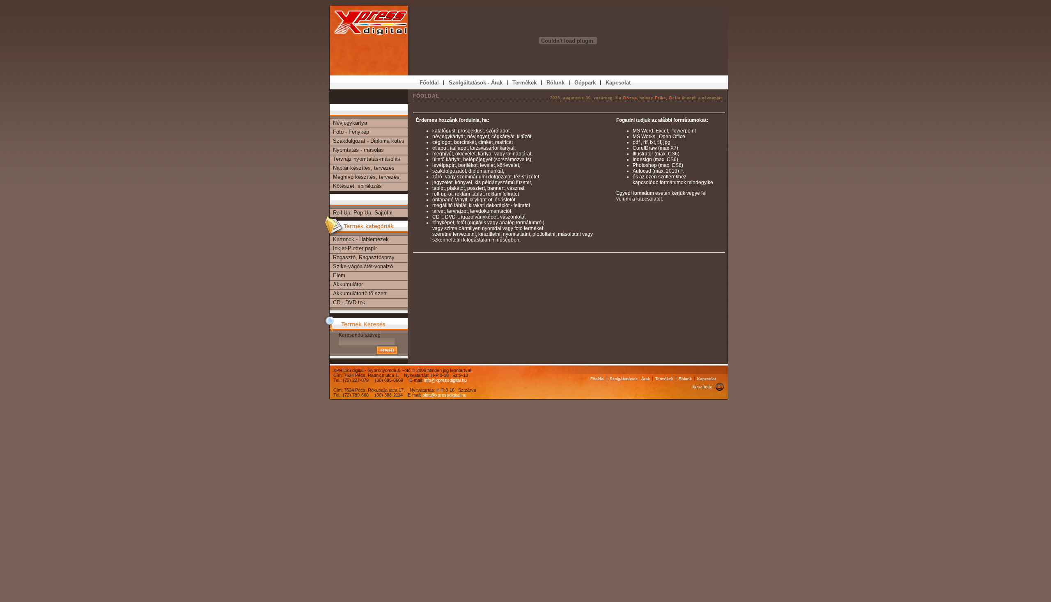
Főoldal (597, 378)
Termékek (664, 378)
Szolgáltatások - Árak (630, 378)
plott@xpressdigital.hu (444, 394)
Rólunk (685, 378)
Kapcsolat (706, 378)
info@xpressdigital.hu (445, 380)
